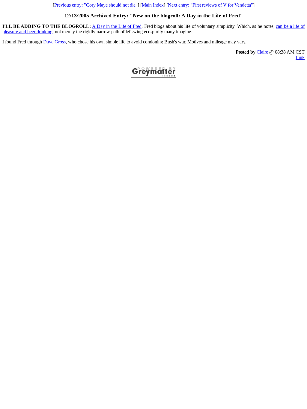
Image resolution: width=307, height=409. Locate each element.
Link (300, 57)
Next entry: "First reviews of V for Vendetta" (210, 4)
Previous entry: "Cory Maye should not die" (96, 4)
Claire (262, 51)
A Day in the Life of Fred (117, 26)
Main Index (153, 4)
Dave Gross (54, 41)
